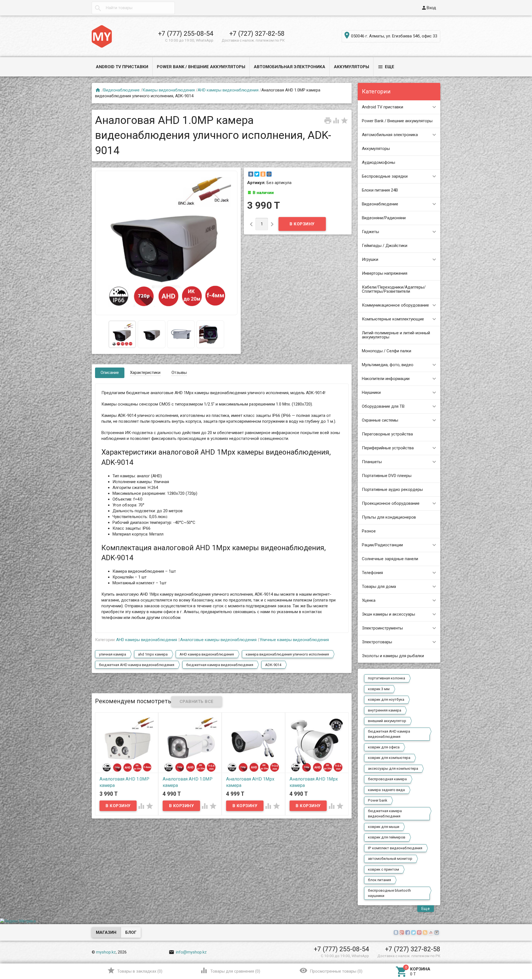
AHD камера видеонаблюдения (207, 654)
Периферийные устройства (388, 447)
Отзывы (179, 372)
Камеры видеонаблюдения (168, 90)
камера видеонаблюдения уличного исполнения (287, 654)
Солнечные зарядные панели (390, 558)
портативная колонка (386, 678)
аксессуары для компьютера (393, 768)
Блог (131, 932)
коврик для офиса (384, 747)
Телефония (372, 572)
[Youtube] (431, 932)
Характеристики (145, 372)
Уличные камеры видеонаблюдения (294, 639)
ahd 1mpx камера (153, 654)
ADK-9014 (273, 665)
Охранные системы (380, 420)
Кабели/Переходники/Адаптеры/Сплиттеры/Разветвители (394, 289)
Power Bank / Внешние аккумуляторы (201, 66)
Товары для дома (379, 586)
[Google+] (402, 932)
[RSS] (426, 932)
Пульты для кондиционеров (389, 517)
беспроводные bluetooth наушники (389, 893)
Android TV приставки (122, 66)
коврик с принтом (383, 869)
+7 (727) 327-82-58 (257, 33)
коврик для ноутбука (386, 699)
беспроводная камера (387, 779)
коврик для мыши (383, 827)
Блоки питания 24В (380, 190)
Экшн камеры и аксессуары (388, 614)
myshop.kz (106, 952)
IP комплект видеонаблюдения (395, 848)
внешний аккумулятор (387, 721)
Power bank (377, 800)
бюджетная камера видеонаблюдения (385, 813)
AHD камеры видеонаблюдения (228, 90)
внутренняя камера (384, 710)
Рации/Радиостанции (382, 544)
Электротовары (377, 641)
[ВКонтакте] (250, 174)
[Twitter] (256, 174)
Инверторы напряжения (384, 273)
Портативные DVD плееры (386, 475)
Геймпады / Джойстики (384, 245)
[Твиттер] (414, 932)
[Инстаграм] (437, 932)
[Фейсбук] (408, 932)
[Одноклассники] (262, 174)
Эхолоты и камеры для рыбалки (393, 655)
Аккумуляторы (351, 66)
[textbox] (133, 8)
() (135, 970)
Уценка (368, 600)
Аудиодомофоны (378, 162)
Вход (428, 8)
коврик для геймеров (386, 837)
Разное (369, 531)
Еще (386, 67)
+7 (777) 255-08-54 (185, 33)
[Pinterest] (420, 932)
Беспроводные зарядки (385, 176)
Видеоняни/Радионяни (384, 217)
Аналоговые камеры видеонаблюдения (218, 639)
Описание (110, 372)
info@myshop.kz (188, 952)
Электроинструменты (382, 628)
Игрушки (370, 259)
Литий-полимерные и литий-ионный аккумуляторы (396, 335)
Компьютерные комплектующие (393, 319)
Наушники (371, 392)
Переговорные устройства (387, 434)
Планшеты (372, 461)
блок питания (379, 880)
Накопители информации (386, 378)
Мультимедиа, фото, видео (387, 364)
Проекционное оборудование (391, 503)
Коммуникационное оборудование (395, 305)
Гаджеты (370, 231)
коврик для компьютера (389, 758)
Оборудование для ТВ (383, 406)
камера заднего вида (386, 790)
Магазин (106, 932)
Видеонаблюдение (380, 204)
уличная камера (112, 654)
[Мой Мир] (269, 174)
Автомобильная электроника (289, 66)
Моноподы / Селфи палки (386, 350)
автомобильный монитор (390, 858)
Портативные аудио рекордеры (392, 489)
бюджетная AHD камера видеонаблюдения (389, 733)
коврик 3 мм (379, 689)
